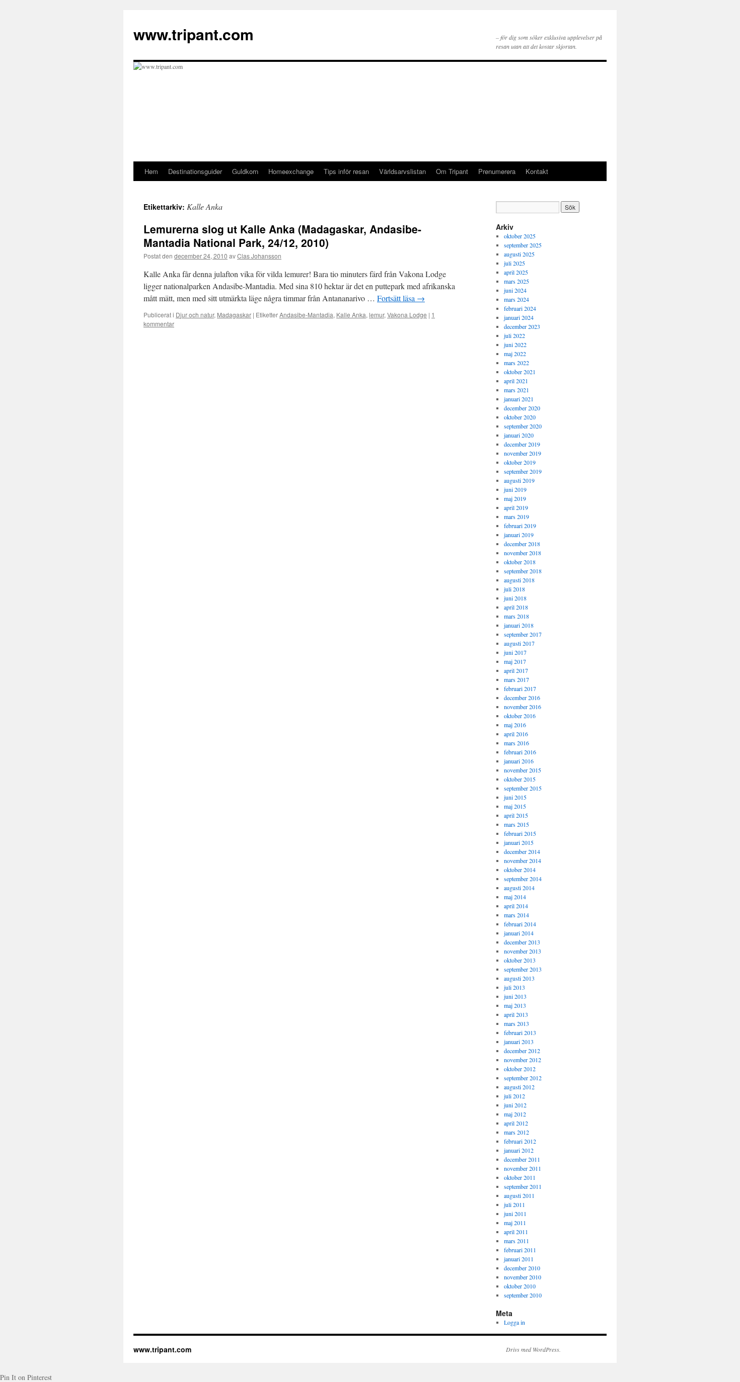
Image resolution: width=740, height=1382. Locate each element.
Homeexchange (291, 171)
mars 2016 (516, 743)
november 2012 (522, 1060)
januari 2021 (519, 399)
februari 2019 (520, 526)
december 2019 (522, 444)
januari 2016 (519, 761)
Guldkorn (245, 171)
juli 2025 (514, 263)
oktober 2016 (520, 716)
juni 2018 (515, 598)
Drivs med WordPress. (533, 1349)
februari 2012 (520, 1141)
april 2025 (516, 272)
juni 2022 (515, 344)
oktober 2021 (520, 372)
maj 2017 (515, 661)
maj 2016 (515, 725)
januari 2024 (519, 317)
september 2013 (523, 969)
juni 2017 (515, 652)
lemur (376, 314)
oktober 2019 (520, 462)
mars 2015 (516, 824)
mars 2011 (516, 1241)
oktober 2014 (520, 870)
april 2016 (516, 734)
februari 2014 (520, 924)
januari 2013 (519, 1042)
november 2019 (522, 453)
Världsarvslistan (402, 171)
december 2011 (522, 1159)
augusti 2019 (519, 480)
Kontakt (537, 171)
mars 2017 (516, 679)
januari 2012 (519, 1150)
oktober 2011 (520, 1177)
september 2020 (523, 426)
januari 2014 (519, 933)
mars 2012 (516, 1132)
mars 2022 (516, 363)
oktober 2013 (520, 960)
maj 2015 (515, 806)
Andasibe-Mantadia (306, 314)
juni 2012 (515, 1105)
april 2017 (516, 670)
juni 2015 (515, 797)
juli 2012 (514, 1096)
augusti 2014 (519, 888)
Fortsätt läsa (401, 298)
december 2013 (522, 942)
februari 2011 (520, 1250)
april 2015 (516, 815)
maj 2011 (515, 1223)
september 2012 (523, 1078)
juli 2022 (514, 335)
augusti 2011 (519, 1195)
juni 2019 (515, 489)
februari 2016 (520, 752)
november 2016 (522, 707)
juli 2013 (514, 987)
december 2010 (522, 1268)
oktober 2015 (520, 779)
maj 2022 (515, 354)
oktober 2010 (520, 1286)
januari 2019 (519, 535)
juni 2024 (515, 290)
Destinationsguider (195, 171)
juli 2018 (514, 589)
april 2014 (516, 906)
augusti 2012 (519, 1087)
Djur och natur (195, 314)
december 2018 (522, 544)
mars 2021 (516, 390)
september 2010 (523, 1295)
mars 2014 (516, 915)
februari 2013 (520, 1032)
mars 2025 (516, 281)
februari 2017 (520, 688)
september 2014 (523, 879)
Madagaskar (234, 314)
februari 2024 (520, 308)
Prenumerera (496, 171)
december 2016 (522, 698)
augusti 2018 (519, 580)
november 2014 (522, 860)
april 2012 (516, 1123)
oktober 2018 (520, 562)
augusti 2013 (519, 978)
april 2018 (516, 607)
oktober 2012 (520, 1069)
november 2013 (522, 951)
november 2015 (522, 770)
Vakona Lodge (407, 314)
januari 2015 (519, 842)
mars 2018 (516, 616)
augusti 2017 (519, 643)
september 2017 (523, 634)
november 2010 (522, 1277)
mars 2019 (516, 516)
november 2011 (522, 1168)
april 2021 (516, 381)
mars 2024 (516, 299)
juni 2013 (515, 996)
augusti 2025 (519, 254)
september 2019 (523, 471)
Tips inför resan (346, 171)
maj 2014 (515, 897)
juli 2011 (514, 1204)
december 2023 (522, 326)
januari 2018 (519, 625)
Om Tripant (452, 171)
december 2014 (522, 851)
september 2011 (523, 1186)
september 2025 (523, 245)
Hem (151, 171)
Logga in (514, 1322)
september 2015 (523, 788)
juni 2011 (515, 1214)
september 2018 (523, 571)
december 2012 (522, 1051)
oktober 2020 (520, 417)
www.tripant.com (193, 34)
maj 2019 (515, 498)
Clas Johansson (259, 255)
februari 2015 (520, 833)
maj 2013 (515, 1005)
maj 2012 (515, 1114)
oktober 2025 (520, 236)
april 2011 (516, 1232)
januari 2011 (519, 1259)
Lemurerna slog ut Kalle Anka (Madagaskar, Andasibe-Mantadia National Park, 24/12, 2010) (282, 235)
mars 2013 (516, 1023)
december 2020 (522, 408)
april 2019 (516, 507)
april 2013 (516, 1014)
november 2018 (522, 553)
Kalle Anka (351, 314)
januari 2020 (519, 435)
